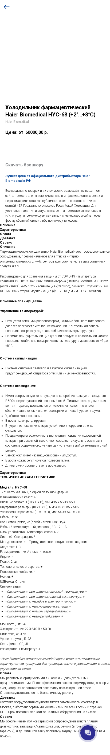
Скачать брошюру (24, 164)
